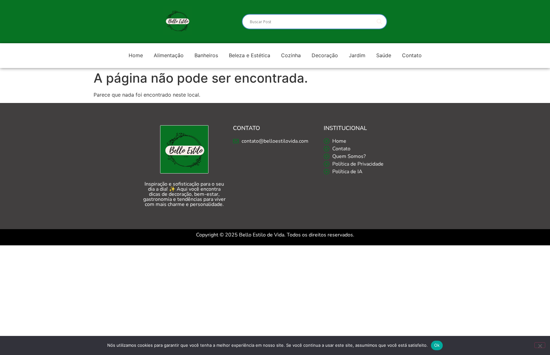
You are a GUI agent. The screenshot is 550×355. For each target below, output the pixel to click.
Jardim (357, 55)
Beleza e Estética (249, 55)
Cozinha (291, 55)
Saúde (383, 55)
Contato (412, 55)
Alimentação (169, 55)
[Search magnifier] (379, 21)
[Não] (539, 345)
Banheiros (206, 55)
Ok (437, 345)
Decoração (325, 55)
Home (136, 55)
